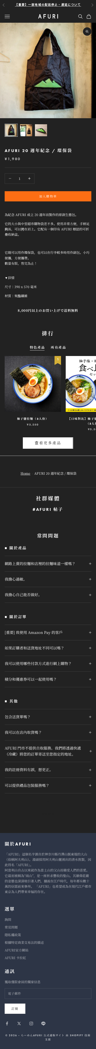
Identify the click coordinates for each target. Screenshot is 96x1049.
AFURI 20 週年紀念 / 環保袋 (55, 473)
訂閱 (15, 1008)
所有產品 (58, 348)
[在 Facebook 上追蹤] (7, 1023)
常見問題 (11, 927)
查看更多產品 (48, 442)
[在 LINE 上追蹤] (43, 1023)
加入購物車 (48, 196)
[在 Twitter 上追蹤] (19, 1023)
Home (25, 473)
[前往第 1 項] (11, 130)
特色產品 (37, 348)
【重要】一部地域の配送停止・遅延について (48, 4)
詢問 (8, 919)
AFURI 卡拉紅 (15, 957)
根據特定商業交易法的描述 (24, 942)
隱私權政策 (13, 934)
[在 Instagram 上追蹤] (31, 1023)
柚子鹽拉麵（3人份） (33, 418)
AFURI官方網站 (16, 950)
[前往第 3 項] (41, 130)
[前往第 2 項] (26, 130)
